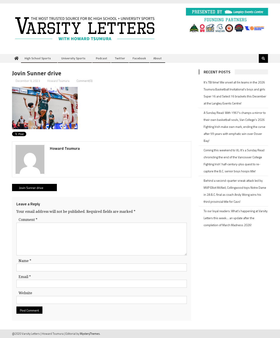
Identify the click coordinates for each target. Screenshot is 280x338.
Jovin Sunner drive (31, 187)
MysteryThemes (90, 333)
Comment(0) (85, 80)
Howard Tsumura (58, 80)
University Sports (73, 58)
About (157, 58)
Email (25, 277)
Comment (28, 220)
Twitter (120, 58)
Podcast (101, 58)
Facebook (139, 58)
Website (25, 293)
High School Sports (37, 58)
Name (25, 261)
